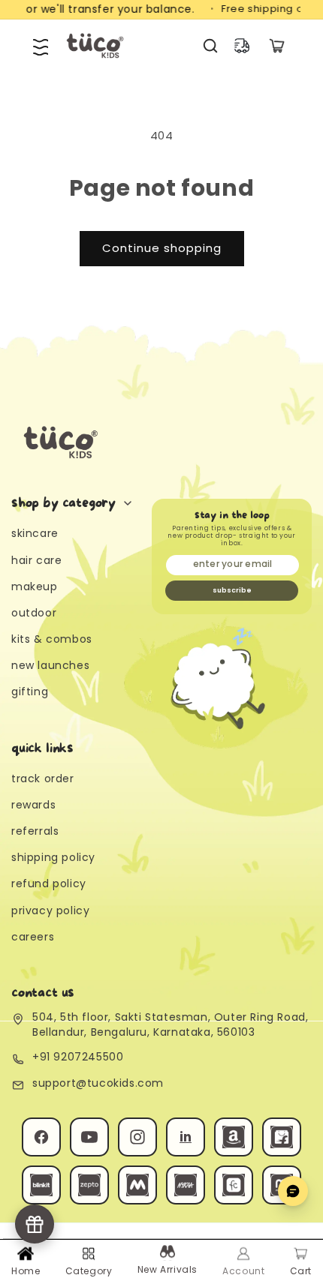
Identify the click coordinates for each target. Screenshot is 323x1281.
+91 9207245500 (77, 1057)
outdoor (33, 612)
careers (32, 936)
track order (42, 778)
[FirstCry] (233, 1185)
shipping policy (53, 857)
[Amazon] (233, 1137)
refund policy (48, 883)
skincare (35, 533)
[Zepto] (89, 1185)
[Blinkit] (41, 1185)
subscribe (232, 590)
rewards (33, 804)
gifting (29, 691)
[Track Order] (241, 45)
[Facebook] (41, 1137)
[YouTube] (89, 1137)
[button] (40, 45)
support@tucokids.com (98, 1083)
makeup (34, 586)
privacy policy (50, 910)
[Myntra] (137, 1185)
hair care (36, 560)
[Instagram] (137, 1137)
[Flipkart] (281, 1137)
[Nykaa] (185, 1185)
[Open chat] (293, 1191)
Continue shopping (162, 248)
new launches (50, 665)
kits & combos (51, 639)
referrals (35, 831)
